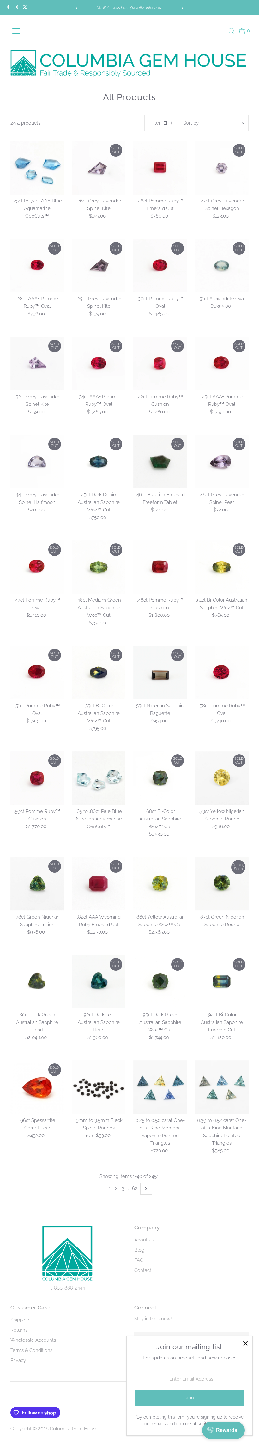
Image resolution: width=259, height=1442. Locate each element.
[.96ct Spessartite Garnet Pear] (37, 1087)
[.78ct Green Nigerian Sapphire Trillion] (37, 884)
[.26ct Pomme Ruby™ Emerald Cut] (160, 168)
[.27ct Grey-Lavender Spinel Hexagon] (222, 168)
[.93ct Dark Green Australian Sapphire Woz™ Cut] (160, 982)
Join (189, 1398)
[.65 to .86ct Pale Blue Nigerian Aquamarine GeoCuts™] (99, 778)
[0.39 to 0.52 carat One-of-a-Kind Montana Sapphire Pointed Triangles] (222, 1087)
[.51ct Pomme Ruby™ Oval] (37, 672)
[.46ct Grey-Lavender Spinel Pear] (222, 461)
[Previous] (77, 8)
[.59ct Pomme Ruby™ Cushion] (37, 778)
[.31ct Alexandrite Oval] (222, 266)
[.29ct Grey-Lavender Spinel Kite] (99, 266)
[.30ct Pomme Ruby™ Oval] (160, 266)
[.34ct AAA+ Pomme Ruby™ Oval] (99, 363)
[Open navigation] (27, 31)
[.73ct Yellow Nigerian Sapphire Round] (222, 778)
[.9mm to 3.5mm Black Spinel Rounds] (99, 1087)
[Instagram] (16, 7)
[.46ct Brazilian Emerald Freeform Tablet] (160, 461)
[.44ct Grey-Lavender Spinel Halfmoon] (37, 461)
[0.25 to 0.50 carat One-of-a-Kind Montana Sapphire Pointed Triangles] (160, 1087)
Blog (139, 1250)
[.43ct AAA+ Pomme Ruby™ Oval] (222, 363)
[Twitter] (25, 7)
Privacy (18, 1360)
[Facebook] (8, 7)
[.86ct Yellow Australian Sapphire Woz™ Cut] (160, 884)
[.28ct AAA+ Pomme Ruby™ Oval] (37, 266)
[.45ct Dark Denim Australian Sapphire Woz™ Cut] (99, 461)
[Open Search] (231, 31)
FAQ (138, 1260)
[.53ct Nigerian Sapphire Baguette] (160, 672)
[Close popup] (245, 1343)
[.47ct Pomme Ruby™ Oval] (37, 567)
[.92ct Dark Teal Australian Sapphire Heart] (99, 982)
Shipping (19, 1320)
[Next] (182, 8)
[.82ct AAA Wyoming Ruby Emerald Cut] (99, 884)
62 (134, 1188)
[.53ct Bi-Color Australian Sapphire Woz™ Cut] (99, 672)
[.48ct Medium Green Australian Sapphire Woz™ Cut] (99, 567)
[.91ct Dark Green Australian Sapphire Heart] (37, 982)
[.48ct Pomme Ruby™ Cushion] (160, 567)
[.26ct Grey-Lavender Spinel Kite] (99, 168)
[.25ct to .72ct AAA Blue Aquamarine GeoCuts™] (37, 168)
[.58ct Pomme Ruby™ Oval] (222, 672)
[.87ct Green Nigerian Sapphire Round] (222, 884)
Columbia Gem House (74, 1429)
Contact (142, 1270)
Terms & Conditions (31, 1350)
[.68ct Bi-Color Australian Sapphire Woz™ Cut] (160, 778)
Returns (18, 1330)
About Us (144, 1240)
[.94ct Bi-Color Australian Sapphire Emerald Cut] (222, 982)
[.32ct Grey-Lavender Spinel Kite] (37, 363)
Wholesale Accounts (33, 1340)
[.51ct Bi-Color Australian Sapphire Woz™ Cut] (222, 567)
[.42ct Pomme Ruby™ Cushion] (160, 363)
